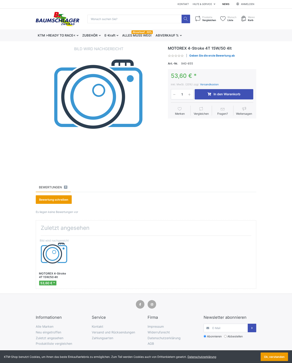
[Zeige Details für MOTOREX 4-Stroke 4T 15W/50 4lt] (54, 254)
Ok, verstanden (274, 356)
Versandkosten (209, 84)
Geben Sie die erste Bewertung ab (212, 55)
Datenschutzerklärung (202, 356)
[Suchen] (186, 19)
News (225, 4)
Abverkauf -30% (142, 32)
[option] (99, 109)
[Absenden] (252, 328)
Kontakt (183, 4)
